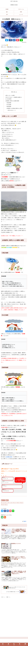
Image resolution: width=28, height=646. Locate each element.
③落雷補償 (9, 106)
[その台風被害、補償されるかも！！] (14, 40)
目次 (12, 92)
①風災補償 (9, 102)
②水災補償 (9, 104)
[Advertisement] (14, 618)
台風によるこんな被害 (10, 95)
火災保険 (10, 502)
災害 (15, 502)
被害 (22, 502)
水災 (6, 502)
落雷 (18, 502)
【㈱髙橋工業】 (9, 456)
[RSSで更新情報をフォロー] (5, 517)
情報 (7, 500)
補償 (3, 504)
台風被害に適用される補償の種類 (12, 100)
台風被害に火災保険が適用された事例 (14, 108)
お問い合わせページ (12, 110)
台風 (3, 502)
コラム (3, 500)
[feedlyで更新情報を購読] (2, 517)
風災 (6, 504)
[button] (25, 415)
